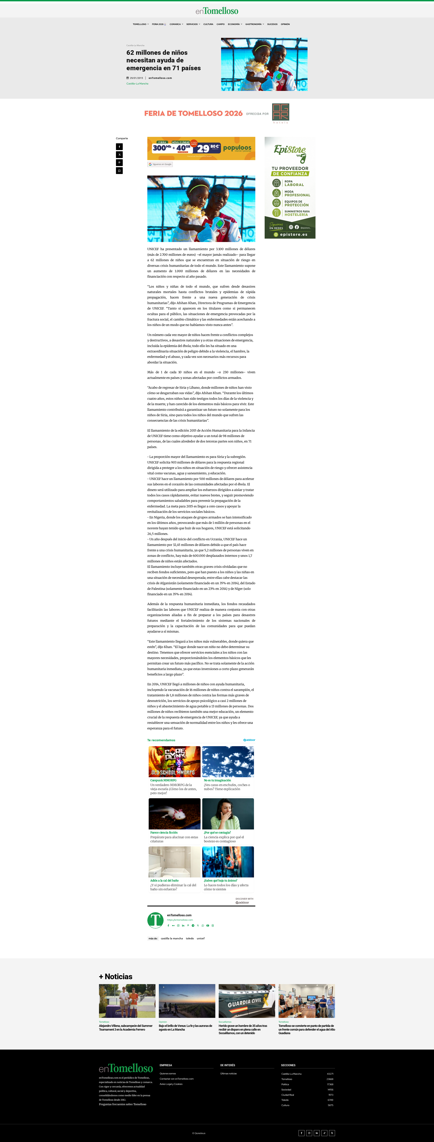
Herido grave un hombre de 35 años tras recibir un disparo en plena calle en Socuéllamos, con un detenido (243, 1029)
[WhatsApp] (119, 170)
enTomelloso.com (160, 78)
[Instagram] (178, 925)
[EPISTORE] (290, 237)
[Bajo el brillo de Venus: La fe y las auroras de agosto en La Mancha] (187, 1001)
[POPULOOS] (201, 159)
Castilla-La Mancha (135, 45)
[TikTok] (324, 1133)
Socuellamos (225, 1021)
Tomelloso (104, 1021)
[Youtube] (207, 925)
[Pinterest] (119, 162)
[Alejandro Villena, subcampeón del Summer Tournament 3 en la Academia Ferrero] (127, 1001)
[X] (119, 154)
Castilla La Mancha (172, 938)
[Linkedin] (183, 925)
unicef (200, 938)
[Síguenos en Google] (160, 170)
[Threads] (212, 925)
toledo (190, 938)
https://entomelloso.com (180, 919)
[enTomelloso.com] (155, 920)
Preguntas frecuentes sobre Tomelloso (122, 1104)
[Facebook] (119, 146)
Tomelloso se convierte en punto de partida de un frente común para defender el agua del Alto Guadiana (307, 1029)
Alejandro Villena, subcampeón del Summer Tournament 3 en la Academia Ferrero (125, 1027)
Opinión (163, 1021)
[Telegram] (193, 925)
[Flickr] (173, 925)
